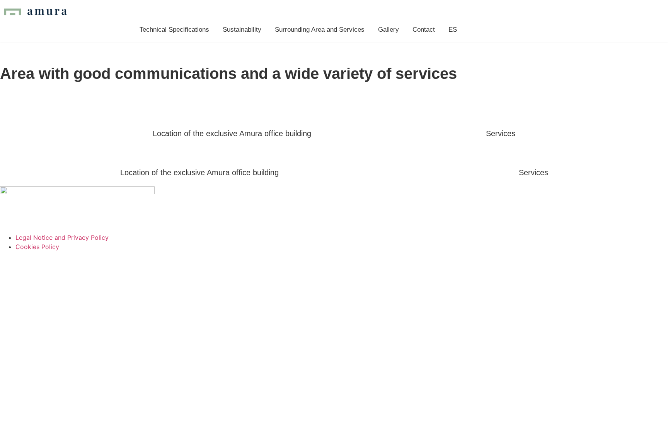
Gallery (388, 29)
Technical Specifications (174, 29)
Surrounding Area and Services (320, 29)
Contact (423, 29)
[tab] (231, 133)
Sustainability (242, 29)
